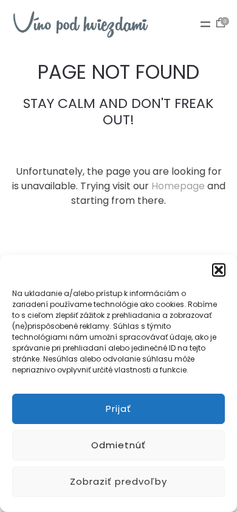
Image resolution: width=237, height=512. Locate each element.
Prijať (118, 408)
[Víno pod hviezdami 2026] (80, 24)
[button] (219, 270)
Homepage (178, 186)
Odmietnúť (118, 445)
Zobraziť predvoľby (118, 481)
